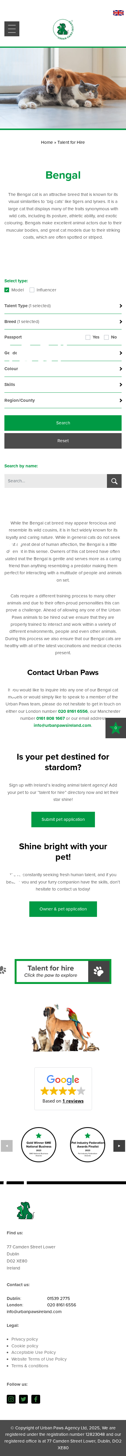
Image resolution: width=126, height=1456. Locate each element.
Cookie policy (24, 1346)
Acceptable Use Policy (33, 1352)
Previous (7, 1146)
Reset (63, 440)
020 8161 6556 (61, 1305)
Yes (96, 337)
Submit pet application (63, 819)
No (114, 337)
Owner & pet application (63, 909)
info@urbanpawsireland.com (34, 1311)
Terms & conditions (29, 1365)
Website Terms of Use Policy (39, 1359)
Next (119, 1146)
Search (63, 422)
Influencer (46, 290)
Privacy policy (24, 1339)
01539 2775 (58, 1298)
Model (17, 290)
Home (47, 142)
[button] (63, 1088)
